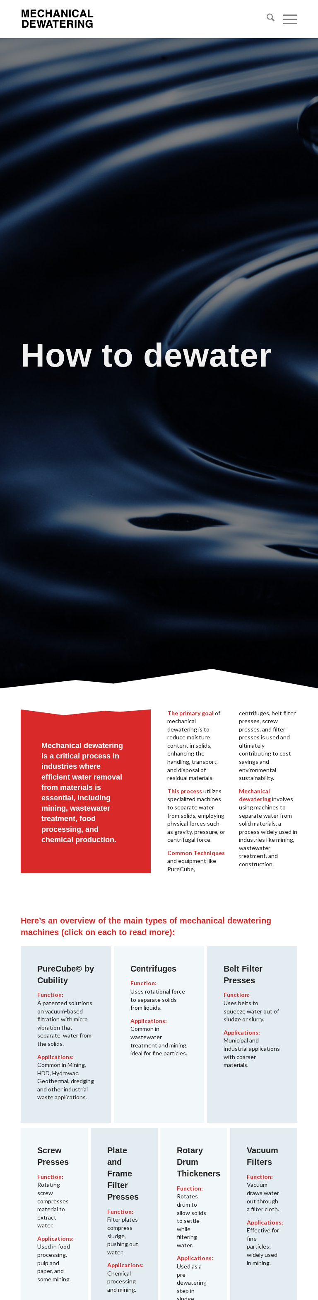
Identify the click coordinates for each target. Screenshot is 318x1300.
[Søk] (266, 19)
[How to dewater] (57, 19)
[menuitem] (266, 19)
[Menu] (286, 19)
